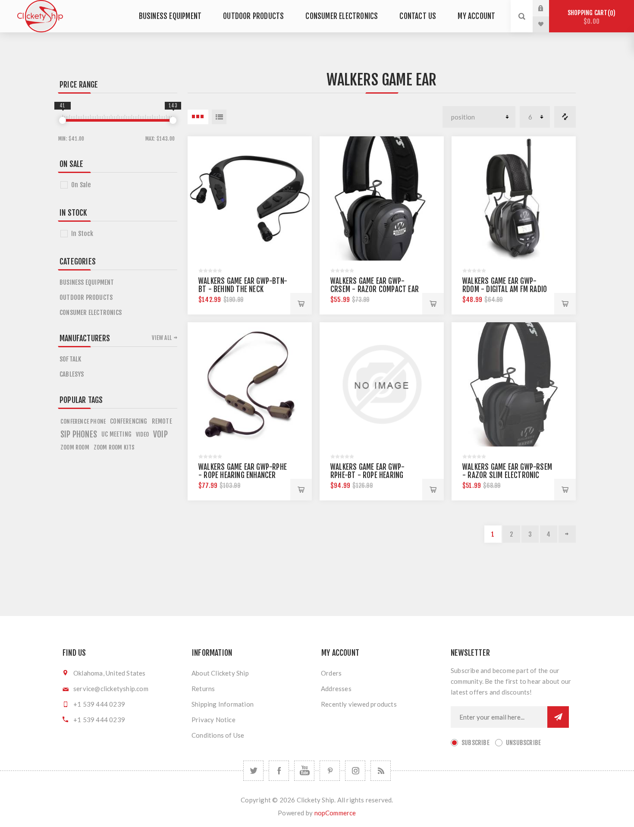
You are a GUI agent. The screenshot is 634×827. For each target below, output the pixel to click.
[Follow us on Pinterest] (330, 771)
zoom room (74, 447)
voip (160, 434)
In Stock (82, 234)
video (142, 434)
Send (558, 717)
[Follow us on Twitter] (253, 771)
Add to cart (301, 303)
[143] (172, 120)
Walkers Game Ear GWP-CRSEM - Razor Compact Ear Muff (374, 289)
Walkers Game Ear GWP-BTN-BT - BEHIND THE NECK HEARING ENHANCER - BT (242, 289)
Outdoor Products (253, 16)
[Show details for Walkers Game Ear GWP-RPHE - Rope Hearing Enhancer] (250, 384)
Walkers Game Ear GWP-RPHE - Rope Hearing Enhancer (242, 471)
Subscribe (475, 743)
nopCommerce (335, 813)
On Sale (81, 185)
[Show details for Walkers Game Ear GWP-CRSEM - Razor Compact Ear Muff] (382, 198)
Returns (203, 688)
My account (476, 16)
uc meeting (116, 434)
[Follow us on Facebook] (279, 771)
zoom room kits (114, 447)
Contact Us (417, 16)
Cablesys (72, 374)
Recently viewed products (359, 704)
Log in (547, 8)
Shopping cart (590, 17)
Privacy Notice (213, 719)
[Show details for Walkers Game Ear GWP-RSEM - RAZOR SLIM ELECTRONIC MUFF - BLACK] (514, 384)
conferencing (128, 421)
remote (162, 421)
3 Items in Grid (198, 117)
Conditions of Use (217, 735)
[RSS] (380, 771)
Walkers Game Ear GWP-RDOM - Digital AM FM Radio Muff (504, 289)
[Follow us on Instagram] (355, 771)
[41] (62, 120)
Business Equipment (170, 16)
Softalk (70, 359)
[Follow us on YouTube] (304, 771)
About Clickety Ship (220, 673)
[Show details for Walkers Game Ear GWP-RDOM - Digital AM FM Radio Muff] (514, 198)
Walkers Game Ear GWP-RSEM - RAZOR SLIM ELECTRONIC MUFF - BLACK (507, 475)
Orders (331, 673)
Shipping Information (222, 704)
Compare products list (565, 117)
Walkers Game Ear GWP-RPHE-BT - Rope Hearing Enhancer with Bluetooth (371, 475)
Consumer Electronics (341, 16)
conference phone (83, 421)
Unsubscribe (523, 743)
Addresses (336, 688)
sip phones (78, 434)
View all (162, 337)
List (219, 117)
